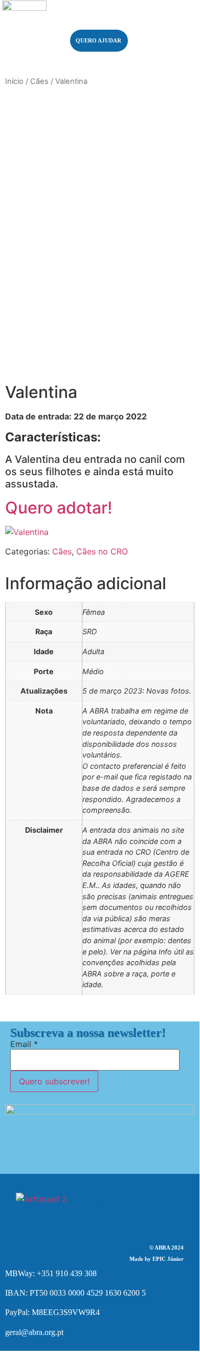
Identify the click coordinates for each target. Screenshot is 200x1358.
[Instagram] (115, 1204)
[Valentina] (27, 532)
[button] (164, 30)
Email (24, 1044)
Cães (39, 81)
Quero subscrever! (54, 1081)
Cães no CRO (102, 551)
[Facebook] (84, 1204)
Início (14, 81)
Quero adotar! (58, 508)
